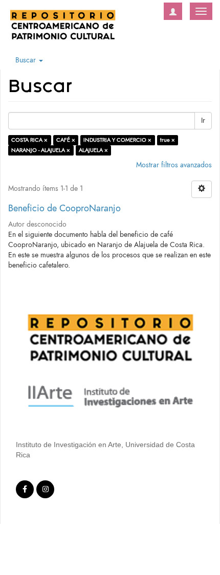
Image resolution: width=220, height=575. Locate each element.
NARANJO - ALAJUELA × (40, 150)
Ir (203, 120)
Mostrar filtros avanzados (174, 165)
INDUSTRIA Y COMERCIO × (117, 140)
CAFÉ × (65, 140)
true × (167, 140)
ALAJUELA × (93, 150)
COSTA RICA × (29, 140)
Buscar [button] (26, 60)
